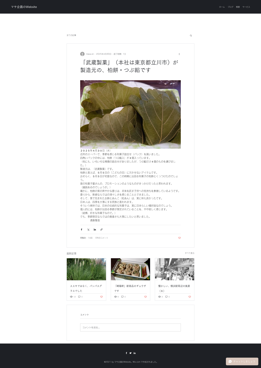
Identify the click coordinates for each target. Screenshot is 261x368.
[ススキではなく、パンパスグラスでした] (86, 269)
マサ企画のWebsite (24, 6)
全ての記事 (71, 35)
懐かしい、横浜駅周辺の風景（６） (174, 288)
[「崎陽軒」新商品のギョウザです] (130, 269)
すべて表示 (189, 253)
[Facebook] (126, 353)
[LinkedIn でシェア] (95, 229)
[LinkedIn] (134, 353)
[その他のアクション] (179, 54)
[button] (191, 35)
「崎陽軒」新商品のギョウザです (130, 288)
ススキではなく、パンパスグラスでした (86, 288)
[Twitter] (130, 353)
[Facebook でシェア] (81, 229)
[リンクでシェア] (101, 229)
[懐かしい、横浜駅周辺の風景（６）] (174, 269)
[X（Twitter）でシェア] (88, 229)
